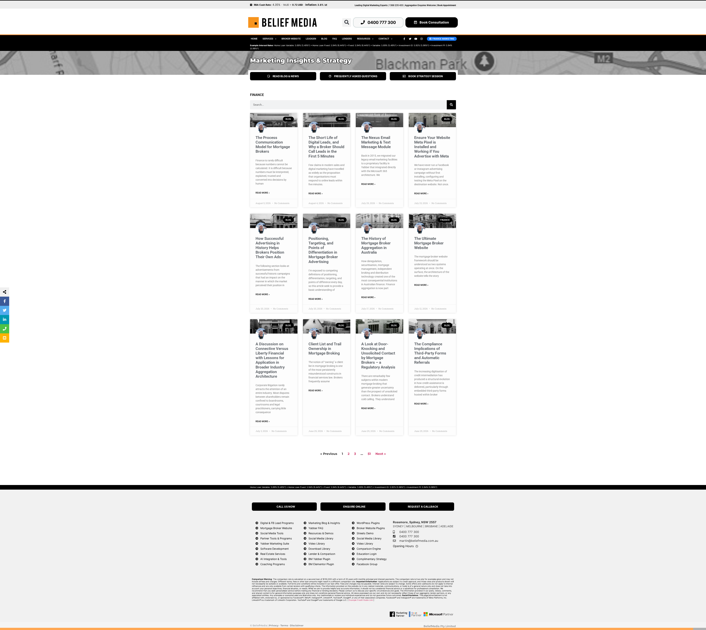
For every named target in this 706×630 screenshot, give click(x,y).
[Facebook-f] (404, 38)
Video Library (317, 543)
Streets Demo (365, 533)
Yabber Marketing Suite (274, 543)
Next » (380, 454)
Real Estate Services (272, 553)
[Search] (451, 104)
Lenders (347, 38)
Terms (284, 625)
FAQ (334, 38)
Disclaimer (297, 625)
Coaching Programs (272, 564)
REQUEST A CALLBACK (423, 506)
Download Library (319, 548)
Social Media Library (321, 538)
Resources (363, 38)
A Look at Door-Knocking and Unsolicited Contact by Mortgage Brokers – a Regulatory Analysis (378, 355)
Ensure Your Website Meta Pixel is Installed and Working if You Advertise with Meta (432, 146)
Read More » (263, 192)
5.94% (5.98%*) (429, 487)
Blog (324, 38)
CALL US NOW (286, 506)
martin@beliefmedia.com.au (418, 541)
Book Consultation (434, 22)
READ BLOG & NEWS (286, 76)
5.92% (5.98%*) (421, 45)
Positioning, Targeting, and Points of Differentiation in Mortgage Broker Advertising (323, 250)
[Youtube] (415, 38)
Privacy (274, 625)
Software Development (274, 548)
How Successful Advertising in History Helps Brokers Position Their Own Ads (270, 247)
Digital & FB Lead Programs (277, 523)
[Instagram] (421, 38)
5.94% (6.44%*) (338, 45)
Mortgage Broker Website (276, 528)
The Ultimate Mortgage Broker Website (429, 243)
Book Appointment (446, 5)
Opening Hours (403, 546)
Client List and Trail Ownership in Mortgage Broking (325, 348)
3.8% (321, 4)
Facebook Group (367, 564)
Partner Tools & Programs (276, 538)
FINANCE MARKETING (442, 38)
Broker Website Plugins (371, 528)
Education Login (367, 553)
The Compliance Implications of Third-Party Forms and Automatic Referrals (430, 353)
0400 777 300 (382, 22)
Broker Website (291, 38)
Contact (384, 38)
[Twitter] (410, 38)
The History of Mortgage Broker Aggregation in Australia (376, 245)
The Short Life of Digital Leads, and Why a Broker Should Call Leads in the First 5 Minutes (326, 146)
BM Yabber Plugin (319, 559)
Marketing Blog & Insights (324, 523)
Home (254, 38)
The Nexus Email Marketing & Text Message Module (376, 142)
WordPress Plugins (368, 523)
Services (268, 38)
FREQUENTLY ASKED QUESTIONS (355, 76)
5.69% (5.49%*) (302, 45)
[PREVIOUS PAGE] (251, 4)
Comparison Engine (369, 548)
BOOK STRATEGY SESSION (425, 76)
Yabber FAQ (316, 528)
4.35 (275, 4)
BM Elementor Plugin (321, 564)
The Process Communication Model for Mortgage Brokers (273, 144)
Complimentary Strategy (372, 559)
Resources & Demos (321, 533)
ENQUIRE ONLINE (354, 506)
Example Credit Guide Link (361, 600)
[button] (346, 22)
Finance (257, 95)
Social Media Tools (272, 533)
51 (369, 454)
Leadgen (311, 38)
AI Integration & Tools (273, 559)
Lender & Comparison (322, 553)
